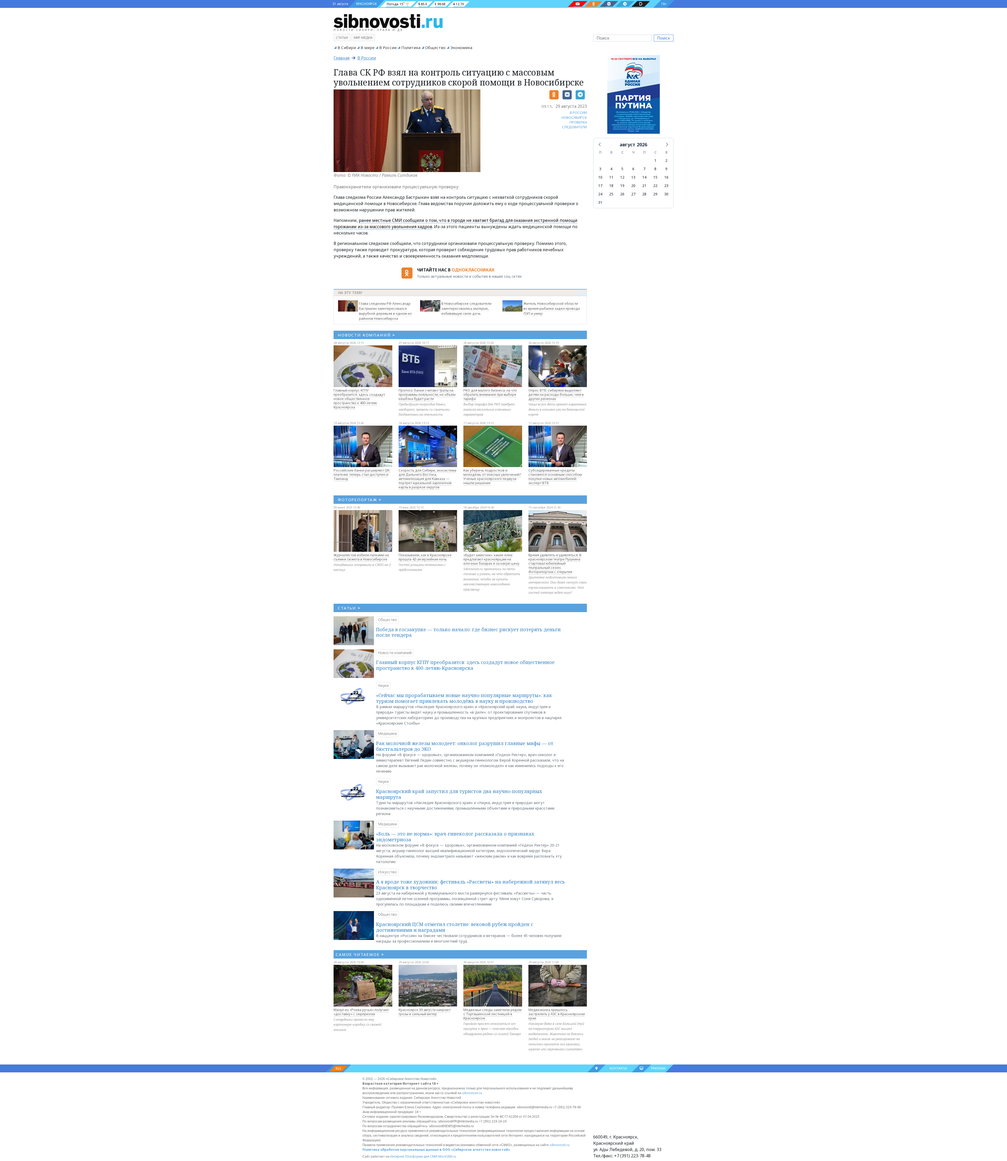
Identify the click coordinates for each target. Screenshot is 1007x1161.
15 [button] (655, 177)
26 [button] (622, 193)
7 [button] (644, 168)
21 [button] (644, 185)
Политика (410, 47)
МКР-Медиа (363, 37)
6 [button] (633, 168)
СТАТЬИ (349, 608)
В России (388, 47)
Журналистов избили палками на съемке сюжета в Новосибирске (361, 557)
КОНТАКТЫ (618, 1068)
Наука (383, 685)
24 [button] (600, 193)
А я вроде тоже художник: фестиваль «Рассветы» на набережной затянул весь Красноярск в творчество (470, 885)
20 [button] (633, 185)
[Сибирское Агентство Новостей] (388, 21)
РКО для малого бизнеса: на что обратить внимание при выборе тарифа (490, 394)
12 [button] (622, 177)
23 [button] (666, 185)
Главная (342, 58)
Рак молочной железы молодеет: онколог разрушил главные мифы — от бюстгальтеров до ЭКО (464, 746)
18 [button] (611, 185)
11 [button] (611, 177)
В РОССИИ (578, 112)
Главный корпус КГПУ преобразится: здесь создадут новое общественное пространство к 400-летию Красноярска (359, 398)
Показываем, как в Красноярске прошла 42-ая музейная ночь (425, 557)
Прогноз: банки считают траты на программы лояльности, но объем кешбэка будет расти (427, 394)
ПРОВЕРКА (578, 122)
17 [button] (600, 185)
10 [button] (600, 177)
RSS (338, 1068)
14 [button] (644, 177)
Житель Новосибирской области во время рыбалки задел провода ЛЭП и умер (551, 308)
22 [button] (655, 185)
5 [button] (622, 168)
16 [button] (666, 177)
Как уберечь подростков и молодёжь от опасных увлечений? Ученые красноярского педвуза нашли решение (492, 476)
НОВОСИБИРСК (574, 117)
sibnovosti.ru (472, 1093)
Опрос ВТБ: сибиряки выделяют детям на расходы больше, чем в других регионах (556, 394)
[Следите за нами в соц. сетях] (577, 4)
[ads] (633, 96)
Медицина (387, 733)
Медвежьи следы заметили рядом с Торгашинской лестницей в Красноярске (492, 1013)
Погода (392, 4)
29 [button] (655, 193)
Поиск (663, 38)
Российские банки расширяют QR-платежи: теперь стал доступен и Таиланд (362, 474)
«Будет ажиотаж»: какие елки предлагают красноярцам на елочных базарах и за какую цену (491, 559)
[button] (600, 144)
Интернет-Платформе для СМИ (413, 1156)
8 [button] (655, 168)
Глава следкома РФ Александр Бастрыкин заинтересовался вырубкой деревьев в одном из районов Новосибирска (385, 310)
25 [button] (611, 193)
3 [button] (600, 168)
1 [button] (655, 160)
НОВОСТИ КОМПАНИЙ (366, 335)
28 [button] (644, 193)
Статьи (342, 37)
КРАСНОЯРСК (366, 4)
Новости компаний (395, 652)
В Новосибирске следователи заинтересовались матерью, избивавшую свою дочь (466, 308)
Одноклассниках (473, 270)
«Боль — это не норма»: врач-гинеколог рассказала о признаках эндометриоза (455, 837)
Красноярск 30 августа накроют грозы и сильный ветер (425, 1011)
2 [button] (666, 160)
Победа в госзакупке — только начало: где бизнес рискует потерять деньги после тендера (468, 632)
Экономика (461, 47)
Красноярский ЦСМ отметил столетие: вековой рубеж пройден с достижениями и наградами (454, 927)
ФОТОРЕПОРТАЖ (360, 499)
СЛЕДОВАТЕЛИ (574, 127)
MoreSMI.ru (447, 1156)
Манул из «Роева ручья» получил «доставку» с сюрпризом (361, 1011)
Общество (435, 47)
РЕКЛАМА (658, 1068)
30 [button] (666, 193)
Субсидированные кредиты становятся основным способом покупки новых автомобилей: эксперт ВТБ (555, 476)
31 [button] (600, 202)
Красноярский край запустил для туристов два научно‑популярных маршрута (459, 794)
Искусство (387, 871)
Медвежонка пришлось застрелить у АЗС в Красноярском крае (556, 1013)
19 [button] (622, 185)
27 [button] (633, 193)
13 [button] (633, 177)
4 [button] (611, 168)
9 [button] (666, 168)
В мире (367, 47)
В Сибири (347, 47)
